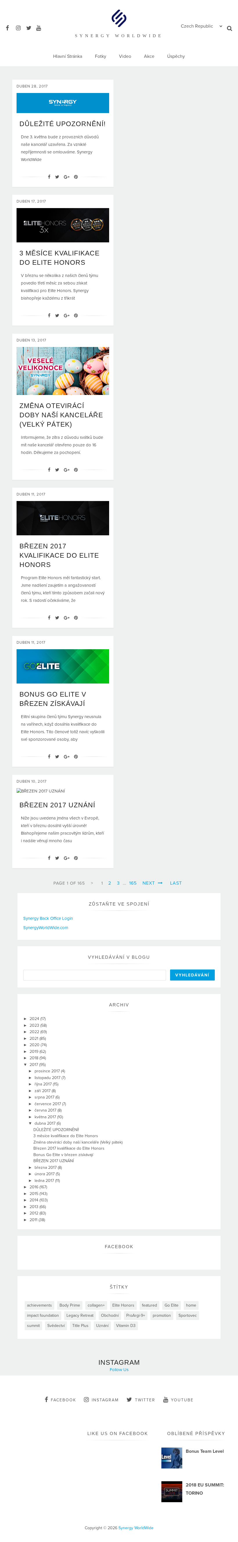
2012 (34, 1213)
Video (125, 56)
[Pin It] (76, 176)
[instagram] (20, 27)
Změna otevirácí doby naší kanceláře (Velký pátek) (61, 415)
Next (149, 883)
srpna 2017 (45, 1097)
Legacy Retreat (79, 1315)
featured (149, 1305)
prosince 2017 (48, 1071)
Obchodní (110, 1315)
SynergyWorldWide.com (45, 927)
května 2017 (46, 1117)
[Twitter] (57, 176)
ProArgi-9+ (135, 1315)
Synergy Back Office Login (48, 918)
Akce (149, 56)
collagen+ (96, 1305)
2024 (35, 1018)
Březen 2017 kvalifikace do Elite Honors (59, 555)
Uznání (102, 1325)
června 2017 (46, 1110)
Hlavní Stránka (67, 56)
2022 (35, 1031)
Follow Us (119, 1369)
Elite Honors (123, 1305)
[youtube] (40, 27)
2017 (34, 1064)
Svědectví (56, 1325)
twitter (145, 1400)
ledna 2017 (45, 1180)
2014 (34, 1200)
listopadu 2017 (48, 1077)
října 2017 (44, 1084)
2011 (34, 1219)
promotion (162, 1315)
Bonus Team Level (205, 1451)
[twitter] (30, 27)
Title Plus (80, 1325)
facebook (63, 1400)
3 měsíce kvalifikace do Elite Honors (65, 1135)
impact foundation (43, 1315)
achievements (39, 1305)
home (191, 1305)
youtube (182, 1400)
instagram (105, 1400)
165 (133, 883)
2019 (34, 1051)
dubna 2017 (46, 1123)
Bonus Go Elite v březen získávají (63, 1154)
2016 (34, 1187)
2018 (34, 1058)
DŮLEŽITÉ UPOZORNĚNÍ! (62, 124)
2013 (34, 1206)
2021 (34, 1038)
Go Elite (171, 1305)
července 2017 (48, 1103)
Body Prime (69, 1305)
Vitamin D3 (126, 1325)
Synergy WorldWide (136, 1527)
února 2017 (45, 1173)
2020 (35, 1044)
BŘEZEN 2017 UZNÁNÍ (57, 805)
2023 (35, 1025)
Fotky (100, 56)
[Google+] (66, 176)
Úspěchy (176, 56)
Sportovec (187, 1315)
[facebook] (10, 27)
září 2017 (43, 1090)
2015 (34, 1193)
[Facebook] (49, 176)
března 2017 (46, 1167)
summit (33, 1325)
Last (176, 883)
